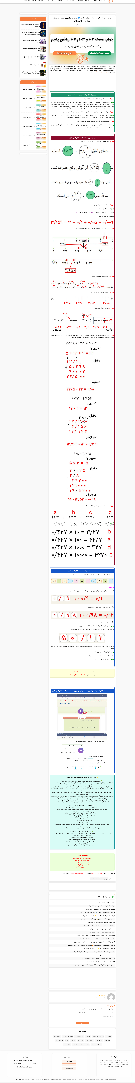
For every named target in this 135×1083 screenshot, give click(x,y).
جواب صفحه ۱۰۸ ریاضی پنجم (82, 860)
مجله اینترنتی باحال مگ (101, 72)
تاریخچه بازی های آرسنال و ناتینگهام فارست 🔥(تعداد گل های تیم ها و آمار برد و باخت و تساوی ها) (91, 945)
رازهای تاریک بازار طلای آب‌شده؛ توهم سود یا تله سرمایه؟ (101, 906)
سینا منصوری (102, 995)
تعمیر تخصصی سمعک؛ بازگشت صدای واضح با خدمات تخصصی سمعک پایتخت (96, 935)
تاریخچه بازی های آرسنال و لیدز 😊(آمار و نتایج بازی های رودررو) (99, 949)
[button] (81, 711)
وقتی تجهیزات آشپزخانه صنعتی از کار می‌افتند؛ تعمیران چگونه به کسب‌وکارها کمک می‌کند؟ (94, 952)
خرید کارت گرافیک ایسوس (98, 1036)
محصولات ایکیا (57, 1036)
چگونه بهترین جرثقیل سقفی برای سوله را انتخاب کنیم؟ (102, 932)
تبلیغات (69, 1065)
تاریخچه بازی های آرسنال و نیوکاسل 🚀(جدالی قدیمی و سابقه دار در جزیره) (97, 913)
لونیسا (66, 1040)
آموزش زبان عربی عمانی (68, 1036)
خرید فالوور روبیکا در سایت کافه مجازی (81, 1045)
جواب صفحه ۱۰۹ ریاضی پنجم (82, 862)
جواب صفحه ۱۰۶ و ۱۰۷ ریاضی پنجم (77, 671)
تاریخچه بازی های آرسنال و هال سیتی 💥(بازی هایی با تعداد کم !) (99, 916)
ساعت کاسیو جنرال (79, 1036)
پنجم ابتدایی (82, 25)
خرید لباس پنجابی (59, 1040)
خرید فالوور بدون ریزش (96, 1045)
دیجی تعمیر (107, 1040)
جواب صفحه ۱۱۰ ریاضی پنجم (82, 864)
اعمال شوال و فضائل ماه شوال (107, 955)
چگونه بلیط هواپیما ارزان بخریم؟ (107, 903)
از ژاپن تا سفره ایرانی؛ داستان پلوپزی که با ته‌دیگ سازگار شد (100, 962)
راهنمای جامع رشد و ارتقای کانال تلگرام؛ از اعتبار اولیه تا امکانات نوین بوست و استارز (95, 965)
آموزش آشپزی (67, 1045)
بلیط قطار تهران (99, 1040)
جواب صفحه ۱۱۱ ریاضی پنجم (82, 866)
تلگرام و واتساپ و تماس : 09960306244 (25, 1064)
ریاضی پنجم (76, 25)
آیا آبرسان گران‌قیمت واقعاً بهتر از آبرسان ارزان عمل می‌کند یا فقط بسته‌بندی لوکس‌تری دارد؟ (93, 942)
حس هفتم (88, 1036)
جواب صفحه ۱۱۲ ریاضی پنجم (82, 868)
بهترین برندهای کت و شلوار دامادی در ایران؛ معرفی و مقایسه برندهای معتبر (97, 939)
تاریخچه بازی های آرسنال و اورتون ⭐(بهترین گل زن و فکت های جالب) (98, 919)
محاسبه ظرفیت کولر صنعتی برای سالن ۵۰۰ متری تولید (102, 929)
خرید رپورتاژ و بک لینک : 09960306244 (24, 1061)
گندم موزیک (108, 1036)
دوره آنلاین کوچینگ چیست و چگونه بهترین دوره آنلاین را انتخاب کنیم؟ (98, 958)
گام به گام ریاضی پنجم (96, 873)
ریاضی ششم (73, 1040)
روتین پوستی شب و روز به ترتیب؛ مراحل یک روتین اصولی (101, 922)
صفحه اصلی (69, 1061)
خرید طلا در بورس (89, 1040)
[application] (82, 712)
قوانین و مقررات (69, 1068)
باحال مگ (88, 25)
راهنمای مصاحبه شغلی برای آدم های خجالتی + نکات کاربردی (100, 909)
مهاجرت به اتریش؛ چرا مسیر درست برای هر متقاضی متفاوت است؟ (99, 926)
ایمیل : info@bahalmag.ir (24, 1067)
